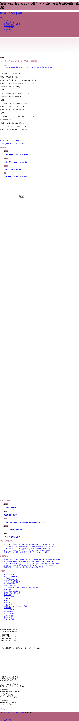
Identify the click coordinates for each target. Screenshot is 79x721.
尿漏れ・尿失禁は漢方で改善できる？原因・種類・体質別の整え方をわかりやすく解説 (32, 559)
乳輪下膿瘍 (7, 595)
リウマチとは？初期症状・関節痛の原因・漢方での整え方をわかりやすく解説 (29, 561)
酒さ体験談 (7, 589)
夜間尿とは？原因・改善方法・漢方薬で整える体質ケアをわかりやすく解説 (28, 565)
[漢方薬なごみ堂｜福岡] (10, 43)
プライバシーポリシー (7, 709)
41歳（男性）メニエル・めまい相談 (15, 162)
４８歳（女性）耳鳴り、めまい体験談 (12, 144)
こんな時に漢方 (9, 27)
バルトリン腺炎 (9, 574)
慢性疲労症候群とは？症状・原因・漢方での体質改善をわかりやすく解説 (28, 548)
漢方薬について (9, 26)
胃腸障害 (7, 602)
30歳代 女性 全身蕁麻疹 (12, 169)
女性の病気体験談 (10, 585)
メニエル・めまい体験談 (12, 67)
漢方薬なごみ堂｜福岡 (11, 13)
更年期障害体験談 (10, 584)
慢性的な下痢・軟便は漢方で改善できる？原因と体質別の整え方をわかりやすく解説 (31, 563)
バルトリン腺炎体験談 (11, 576)
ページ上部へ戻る (6, 720)
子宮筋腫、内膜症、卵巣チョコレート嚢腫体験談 (24, 587)
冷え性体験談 (8, 611)
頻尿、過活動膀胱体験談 (12, 591)
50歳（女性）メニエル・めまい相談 (15, 177)
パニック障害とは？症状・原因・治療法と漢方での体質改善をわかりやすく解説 (30, 544)
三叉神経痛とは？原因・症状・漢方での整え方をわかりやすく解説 (25, 552)
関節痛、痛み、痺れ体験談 (12, 593)
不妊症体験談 (8, 604)
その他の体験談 (9, 619)
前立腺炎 (7, 598)
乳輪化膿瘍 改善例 (10, 515)
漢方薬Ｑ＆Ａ (8, 29)
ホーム (6, 20)
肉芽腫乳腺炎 (8, 578)
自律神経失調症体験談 (11, 580)
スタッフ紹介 (8, 31)
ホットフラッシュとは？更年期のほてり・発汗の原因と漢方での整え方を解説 (29, 546)
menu (1, 17)
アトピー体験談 (9, 610)
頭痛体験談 (48, 67)
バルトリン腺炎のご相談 (12, 537)
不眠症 (6, 600)
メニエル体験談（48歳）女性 (13, 529)
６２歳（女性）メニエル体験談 (10, 140)
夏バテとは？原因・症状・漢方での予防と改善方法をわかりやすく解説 (27, 550)
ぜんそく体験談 (9, 613)
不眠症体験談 (8, 615)
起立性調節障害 (9, 597)
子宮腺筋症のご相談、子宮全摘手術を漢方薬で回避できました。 (25, 522)
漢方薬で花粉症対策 (10, 508)
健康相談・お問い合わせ (12, 24)
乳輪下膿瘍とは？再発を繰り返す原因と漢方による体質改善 (23, 567)
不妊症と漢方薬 (9, 22)
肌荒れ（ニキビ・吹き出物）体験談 (32, 67)
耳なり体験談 (8, 617)
